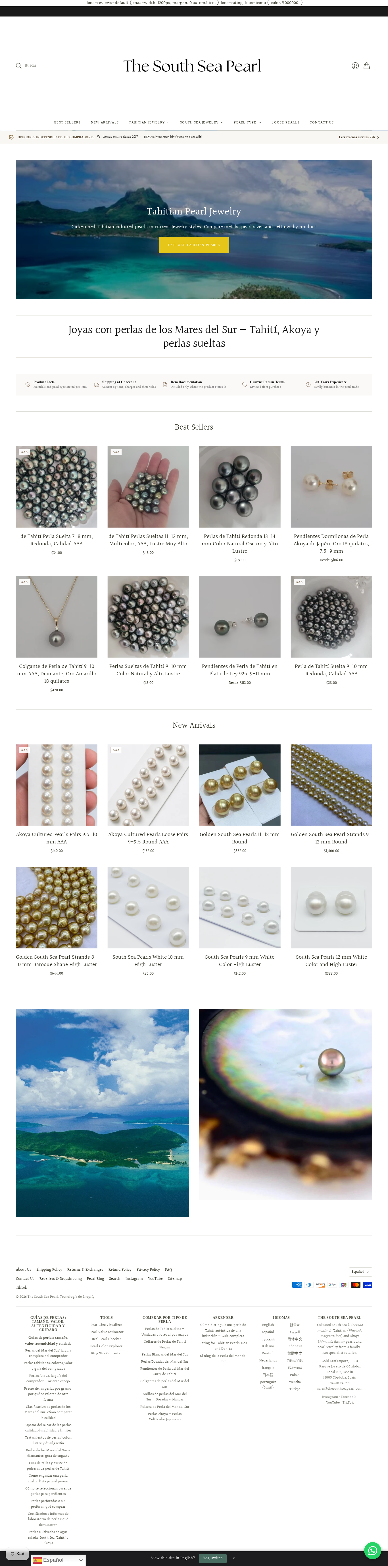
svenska (295, 1382)
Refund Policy (120, 1270)
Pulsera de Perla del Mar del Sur (164, 1407)
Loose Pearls (285, 122)
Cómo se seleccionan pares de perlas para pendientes (48, 1491)
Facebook (348, 1397)
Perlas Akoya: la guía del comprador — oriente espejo (48, 1379)
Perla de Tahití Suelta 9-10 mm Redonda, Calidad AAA (331, 670)
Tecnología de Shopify (77, 1297)
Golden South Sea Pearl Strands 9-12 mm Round (331, 838)
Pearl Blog (95, 1279)
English (268, 1325)
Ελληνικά (295, 1368)
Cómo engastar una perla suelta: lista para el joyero (48, 1478)
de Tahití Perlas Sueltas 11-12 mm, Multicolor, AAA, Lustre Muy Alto (148, 540)
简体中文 (294, 1339)
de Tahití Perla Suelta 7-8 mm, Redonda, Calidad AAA (56, 540)
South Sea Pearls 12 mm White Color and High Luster (331, 961)
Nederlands (268, 1360)
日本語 (268, 1375)
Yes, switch (213, 1558)
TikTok (21, 1288)
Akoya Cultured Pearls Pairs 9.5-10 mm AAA (56, 838)
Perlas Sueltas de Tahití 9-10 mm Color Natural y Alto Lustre (148, 670)
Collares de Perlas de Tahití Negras (165, 1344)
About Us (23, 1270)
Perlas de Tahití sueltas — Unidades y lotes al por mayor (164, 1332)
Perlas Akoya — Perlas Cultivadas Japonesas (165, 1417)
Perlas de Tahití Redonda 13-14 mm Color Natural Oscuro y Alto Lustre (240, 544)
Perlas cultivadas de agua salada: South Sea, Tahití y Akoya (48, 1537)
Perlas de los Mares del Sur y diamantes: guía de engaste (48, 1453)
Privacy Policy (148, 1270)
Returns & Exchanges (85, 1270)
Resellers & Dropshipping (60, 1279)
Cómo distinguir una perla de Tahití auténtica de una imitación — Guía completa (223, 1330)
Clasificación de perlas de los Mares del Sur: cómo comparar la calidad (48, 1412)
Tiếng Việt (295, 1360)
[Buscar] (19, 66)
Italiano (268, 1346)
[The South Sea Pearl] (194, 65)
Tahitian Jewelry (147, 122)
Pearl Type (245, 122)
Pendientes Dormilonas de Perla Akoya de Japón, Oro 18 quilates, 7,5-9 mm (331, 544)
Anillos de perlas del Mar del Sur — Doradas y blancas (165, 1397)
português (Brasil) (268, 1385)
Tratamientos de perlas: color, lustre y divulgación (48, 1440)
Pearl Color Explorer (106, 1346)
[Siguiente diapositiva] (366, 229)
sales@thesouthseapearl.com (339, 1389)
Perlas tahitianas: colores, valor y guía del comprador (48, 1366)
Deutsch (268, 1353)
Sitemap (175, 1279)
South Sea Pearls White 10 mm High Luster (148, 961)
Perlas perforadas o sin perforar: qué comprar (48, 1504)
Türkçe (294, 1389)
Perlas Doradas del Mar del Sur (164, 1362)
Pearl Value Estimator (106, 1332)
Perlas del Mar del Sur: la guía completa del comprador (48, 1353)
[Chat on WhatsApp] (372, 1550)
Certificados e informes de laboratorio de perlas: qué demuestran (48, 1519)
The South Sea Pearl (43, 1297)
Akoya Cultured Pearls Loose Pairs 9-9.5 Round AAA (148, 838)
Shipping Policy (49, 1270)
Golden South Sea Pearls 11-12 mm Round (240, 838)
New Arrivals (105, 122)
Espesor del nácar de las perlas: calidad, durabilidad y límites (48, 1428)
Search (114, 1279)
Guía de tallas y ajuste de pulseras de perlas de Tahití (48, 1466)
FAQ (168, 1270)
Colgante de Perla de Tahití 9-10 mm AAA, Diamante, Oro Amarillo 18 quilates (56, 674)
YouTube (155, 1279)
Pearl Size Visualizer (106, 1325)
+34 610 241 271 (339, 1383)
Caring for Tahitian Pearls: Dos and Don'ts (223, 1346)
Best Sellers (67, 122)
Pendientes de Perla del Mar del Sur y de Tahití (164, 1371)
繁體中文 (294, 1353)
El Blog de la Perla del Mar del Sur (223, 1359)
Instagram (134, 1279)
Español (358, 1272)
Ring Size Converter (106, 1353)
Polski (295, 1375)
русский (268, 1339)
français (268, 1368)
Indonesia (295, 1346)
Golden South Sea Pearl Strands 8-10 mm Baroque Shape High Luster (56, 961)
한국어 (295, 1325)
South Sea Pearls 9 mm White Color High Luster (239, 961)
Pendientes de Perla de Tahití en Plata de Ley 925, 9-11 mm (240, 670)
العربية (295, 1332)
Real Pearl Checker (106, 1339)
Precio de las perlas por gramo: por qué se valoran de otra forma (48, 1394)
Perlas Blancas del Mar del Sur (165, 1354)
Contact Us (322, 122)
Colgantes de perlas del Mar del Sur (164, 1384)
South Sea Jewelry (199, 122)
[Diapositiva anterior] (22, 229)
